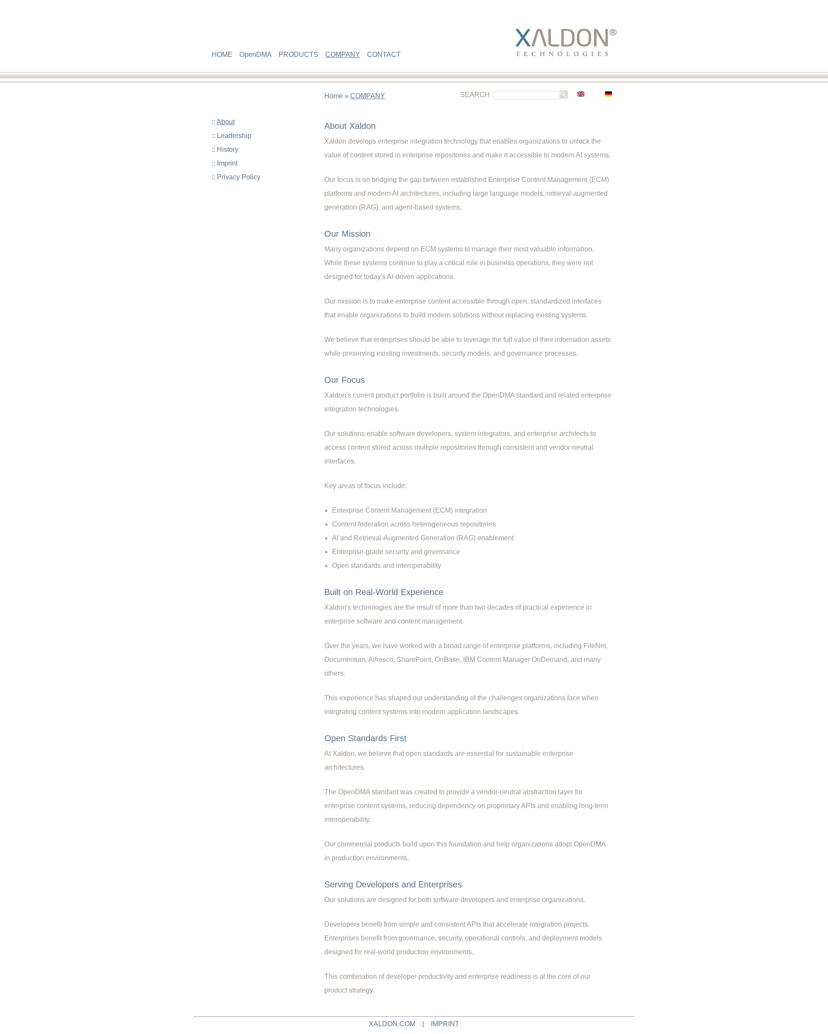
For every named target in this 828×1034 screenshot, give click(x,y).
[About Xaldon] (580, 94)
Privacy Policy (238, 177)
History (227, 149)
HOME (222, 54)
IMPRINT (445, 1024)
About (225, 121)
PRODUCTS (298, 54)
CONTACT (384, 54)
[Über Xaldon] (608, 94)
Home (333, 96)
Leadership (234, 135)
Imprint (227, 163)
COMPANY (342, 54)
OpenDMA (255, 54)
